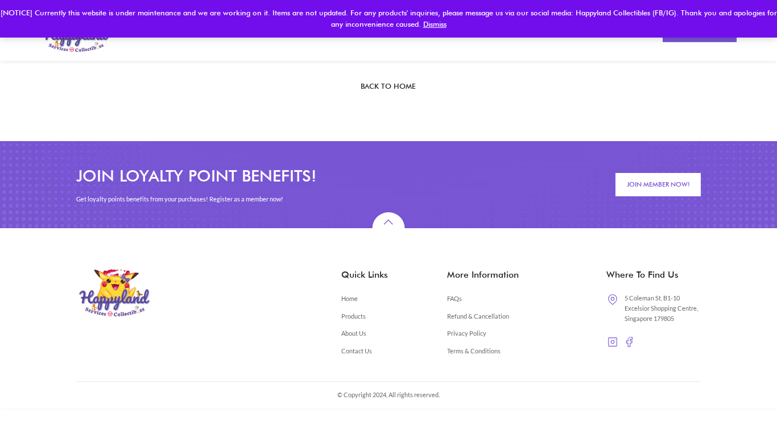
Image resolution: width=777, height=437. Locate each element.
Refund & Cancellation (478, 316)
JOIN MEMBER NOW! (658, 184)
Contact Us (356, 350)
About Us (353, 333)
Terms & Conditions (474, 350)
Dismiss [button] (435, 24)
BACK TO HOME (388, 86)
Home (349, 298)
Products (353, 316)
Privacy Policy (466, 333)
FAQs (454, 298)
